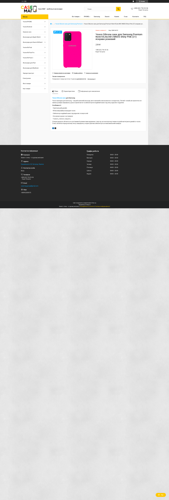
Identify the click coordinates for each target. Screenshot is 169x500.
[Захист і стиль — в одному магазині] (29, 9)
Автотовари (27, 83)
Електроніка (27, 78)
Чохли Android (27, 27)
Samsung (97, 16)
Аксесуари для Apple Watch (32, 37)
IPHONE (86, 16)
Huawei (116, 16)
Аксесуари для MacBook (31, 68)
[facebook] (53, 128)
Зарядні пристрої (28, 73)
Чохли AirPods (27, 47)
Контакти (135, 16)
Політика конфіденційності (102, 206)
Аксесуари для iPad (29, 63)
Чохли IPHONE (27, 21)
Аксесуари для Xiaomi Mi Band (32, 42)
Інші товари (26, 88)
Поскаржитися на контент (87, 206)
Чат (162, 495)
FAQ (145, 16)
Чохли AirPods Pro (28, 52)
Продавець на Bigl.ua (84, 204)
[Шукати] (118, 9)
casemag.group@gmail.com (29, 186)
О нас (126, 16)
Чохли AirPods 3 (28, 58)
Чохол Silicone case (59, 98)
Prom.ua (94, 203)
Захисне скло (27, 32)
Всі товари (75, 16)
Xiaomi (107, 16)
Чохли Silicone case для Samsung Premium (69, 24)
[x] (55, 128)
